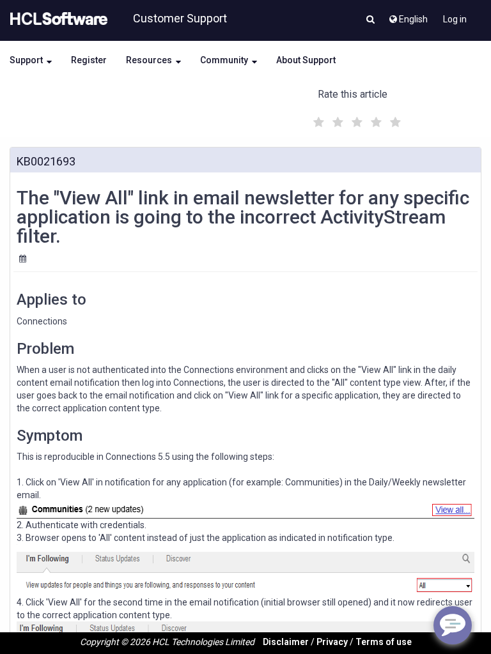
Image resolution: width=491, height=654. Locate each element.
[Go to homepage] (56, 19)
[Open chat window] (452, 625)
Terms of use (383, 642)
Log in (455, 19)
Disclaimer (286, 642)
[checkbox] (317, 118)
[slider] (355, 120)
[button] (370, 20)
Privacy (332, 642)
